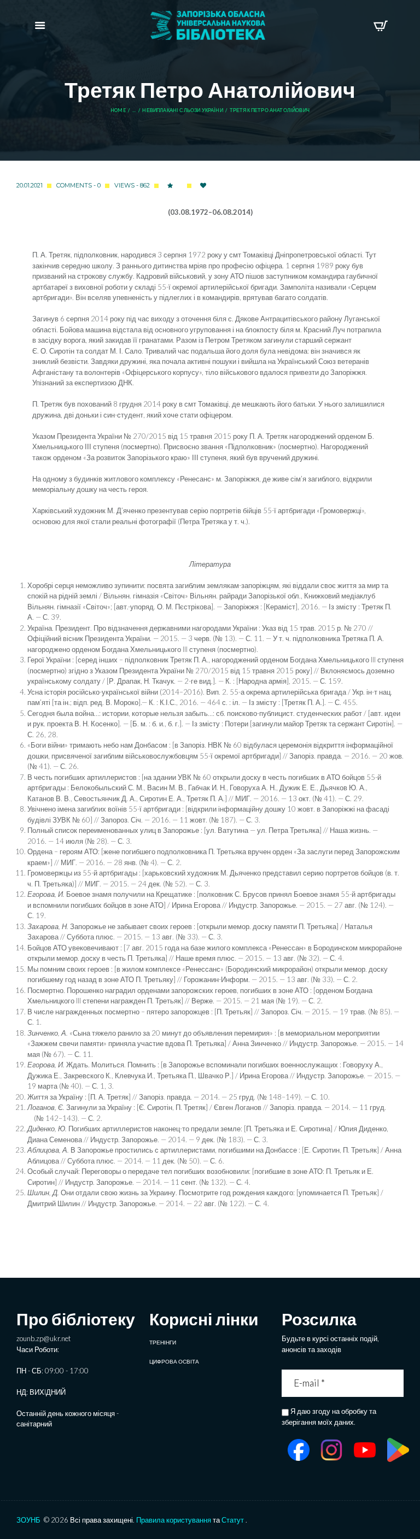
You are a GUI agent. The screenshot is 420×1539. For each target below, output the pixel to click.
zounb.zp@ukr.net (43, 1338)
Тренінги (162, 1342)
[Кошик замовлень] (380, 26)
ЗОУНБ (28, 1519)
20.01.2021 (29, 185)
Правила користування (173, 1519)
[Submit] (397, 1383)
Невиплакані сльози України (182, 110)
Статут (232, 1519)
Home (118, 110)
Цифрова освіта (174, 1361)
